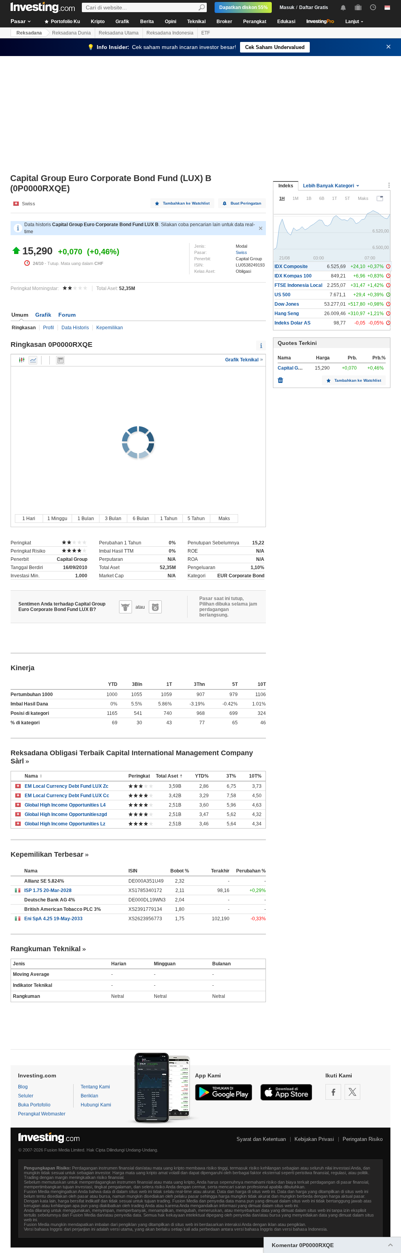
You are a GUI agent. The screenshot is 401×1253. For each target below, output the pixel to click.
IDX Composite (291, 266)
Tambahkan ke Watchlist (186, 203)
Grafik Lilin (22, 360)
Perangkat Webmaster (41, 1114)
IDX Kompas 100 (293, 276)
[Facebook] (333, 1092)
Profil (48, 327)
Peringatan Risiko (363, 1139)
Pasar (18, 21)
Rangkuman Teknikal (46, 949)
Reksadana (29, 33)
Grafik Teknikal (242, 360)
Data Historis (75, 327)
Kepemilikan (109, 327)
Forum (67, 315)
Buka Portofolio (34, 1105)
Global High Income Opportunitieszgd (66, 814)
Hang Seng (287, 313)
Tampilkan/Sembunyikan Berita (60, 360)
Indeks (285, 186)
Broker (224, 21)
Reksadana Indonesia (169, 33)
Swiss (241, 252)
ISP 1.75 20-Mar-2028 (48, 890)
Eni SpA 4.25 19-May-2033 (53, 918)
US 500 (283, 294)
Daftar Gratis (313, 7)
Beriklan (89, 1096)
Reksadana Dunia (71, 33)
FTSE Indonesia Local (298, 285)
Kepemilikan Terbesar (47, 854)
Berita (147, 21)
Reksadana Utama (119, 33)
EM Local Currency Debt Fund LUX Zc (66, 786)
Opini (170, 21)
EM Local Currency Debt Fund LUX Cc (67, 795)
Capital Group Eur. (298, 368)
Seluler (25, 1096)
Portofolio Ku (65, 21)
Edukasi (286, 21)
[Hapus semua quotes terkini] (280, 378)
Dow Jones (287, 304)
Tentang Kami (95, 1087)
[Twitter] (352, 1092)
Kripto (98, 21)
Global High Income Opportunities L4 (65, 805)
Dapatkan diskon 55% (243, 7)
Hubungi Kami (96, 1105)
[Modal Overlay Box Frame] (74, 1204)
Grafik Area (33, 360)
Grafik (122, 21)
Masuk (287, 7)
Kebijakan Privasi (314, 1139)
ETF (205, 33)
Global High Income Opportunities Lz (65, 824)
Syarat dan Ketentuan (261, 1139)
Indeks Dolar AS (293, 323)
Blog (23, 1087)
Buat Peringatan (246, 203)
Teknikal (196, 21)
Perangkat (254, 21)
